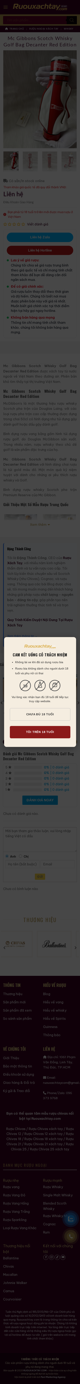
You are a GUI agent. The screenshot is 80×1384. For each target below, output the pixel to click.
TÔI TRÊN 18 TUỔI (40, 732)
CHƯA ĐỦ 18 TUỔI (40, 714)
